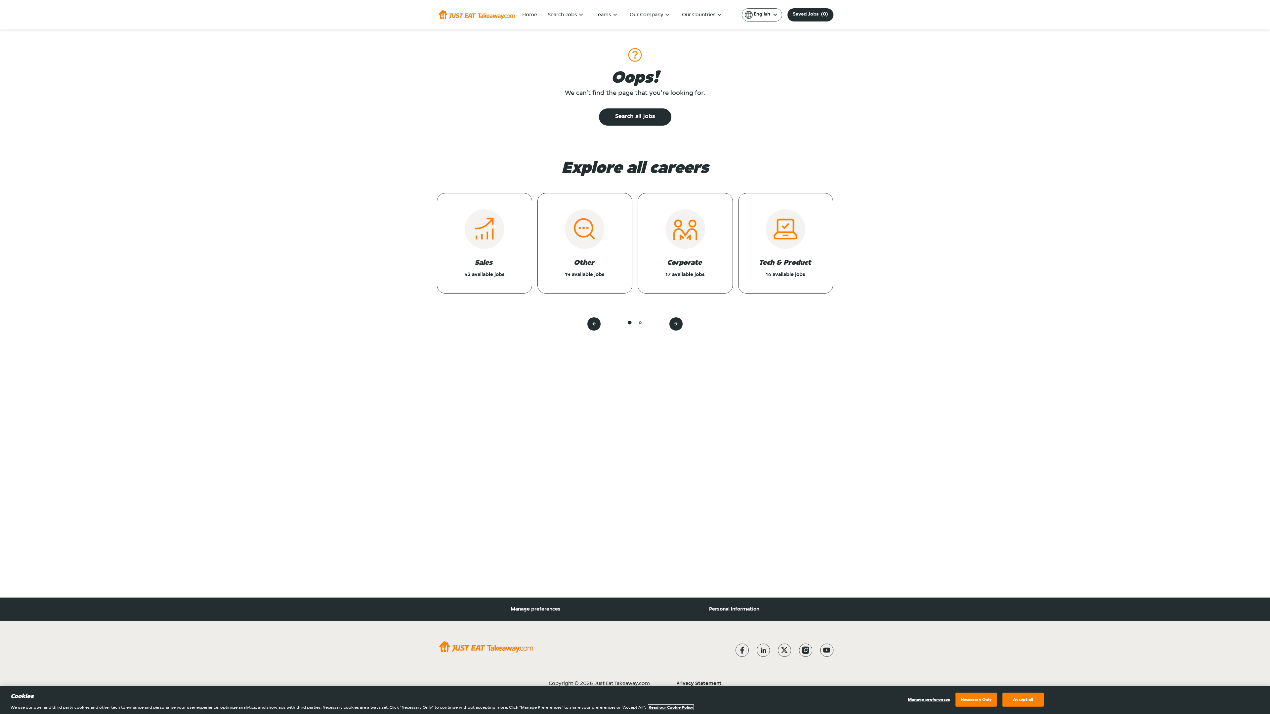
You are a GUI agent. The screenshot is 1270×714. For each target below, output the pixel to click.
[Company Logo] (477, 14)
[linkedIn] (763, 650)
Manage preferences (536, 609)
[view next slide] (676, 324)
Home (529, 15)
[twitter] (784, 650)
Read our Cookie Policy (671, 707)
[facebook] (742, 650)
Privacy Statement (699, 683)
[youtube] (826, 650)
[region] (635, 700)
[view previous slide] (594, 324)
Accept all (1023, 699)
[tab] (629, 322)
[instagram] (805, 650)
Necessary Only (976, 699)
